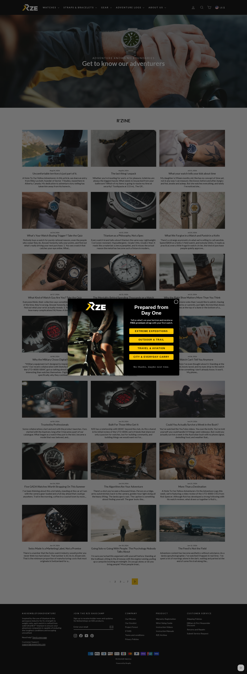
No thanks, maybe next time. (151, 367)
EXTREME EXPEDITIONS (151, 331)
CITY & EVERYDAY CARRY (151, 357)
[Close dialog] (176, 301)
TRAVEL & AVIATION (151, 348)
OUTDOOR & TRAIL (151, 340)
